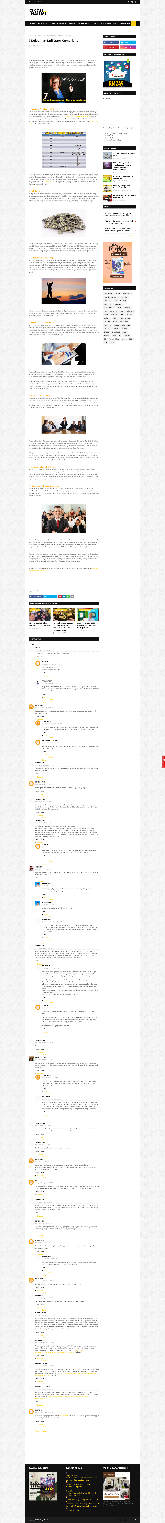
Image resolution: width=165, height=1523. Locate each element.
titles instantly (63, 1416)
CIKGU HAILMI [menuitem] (35, 29)
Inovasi (106, 315)
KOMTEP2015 (118, 304)
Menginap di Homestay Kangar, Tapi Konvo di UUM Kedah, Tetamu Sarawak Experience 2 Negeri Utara (82, 1506)
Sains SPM (127, 335)
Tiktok (112, 342)
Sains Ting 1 (114, 311)
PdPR (105, 342)
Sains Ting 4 (115, 315)
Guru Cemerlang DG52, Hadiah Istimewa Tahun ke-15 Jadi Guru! (86, 625)
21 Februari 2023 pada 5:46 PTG (46, 1389)
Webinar (116, 325)
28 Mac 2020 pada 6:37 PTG (45, 1298)
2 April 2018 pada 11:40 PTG (45, 1242)
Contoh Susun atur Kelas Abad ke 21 (124, 154)
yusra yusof (47, 883)
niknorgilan (40, 1240)
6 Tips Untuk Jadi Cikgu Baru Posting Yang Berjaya (39, 624)
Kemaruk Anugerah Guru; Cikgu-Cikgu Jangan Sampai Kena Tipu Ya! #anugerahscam (63, 626)
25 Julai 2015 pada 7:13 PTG (51, 1078)
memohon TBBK (50, 182)
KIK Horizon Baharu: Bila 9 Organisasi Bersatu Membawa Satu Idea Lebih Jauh (82, 1479)
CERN (116, 329)
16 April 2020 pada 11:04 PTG (45, 1315)
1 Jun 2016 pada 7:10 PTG (44, 1144)
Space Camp (117, 335)
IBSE (105, 339)
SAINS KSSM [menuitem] (42, 24)
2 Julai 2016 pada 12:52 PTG (45, 1161)
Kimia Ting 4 (107, 329)
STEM (115, 301)
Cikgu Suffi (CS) (71, 1476)
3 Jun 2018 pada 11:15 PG (51, 1258)
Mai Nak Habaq (114, 339)
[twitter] (128, 2)
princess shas (40, 1057)
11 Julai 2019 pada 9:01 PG (51, 743)
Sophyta (38, 867)
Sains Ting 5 (107, 325)
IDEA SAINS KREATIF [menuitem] (59, 24)
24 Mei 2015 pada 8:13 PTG (45, 869)
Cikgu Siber (70, 1491)
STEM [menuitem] (94, 24)
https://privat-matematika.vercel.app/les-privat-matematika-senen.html (59, 1351)
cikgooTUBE (126, 325)
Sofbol (115, 318)
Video (106, 311)
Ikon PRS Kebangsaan (74, 1486)
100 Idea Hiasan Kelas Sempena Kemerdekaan (124, 196)
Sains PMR (123, 329)
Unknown (39, 705)
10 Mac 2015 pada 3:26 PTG (45, 784)
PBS (121, 322)
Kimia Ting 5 (116, 332)
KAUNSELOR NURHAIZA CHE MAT (78, 1484)
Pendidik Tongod (42, 782)
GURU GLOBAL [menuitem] (125, 24)
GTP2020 (107, 332)
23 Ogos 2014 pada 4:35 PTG (45, 650)
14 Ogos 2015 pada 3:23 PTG (52, 904)
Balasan (40, 660)
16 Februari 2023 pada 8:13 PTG (46, 1366)
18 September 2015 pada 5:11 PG (53, 922)
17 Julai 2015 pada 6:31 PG (51, 968)
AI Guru (124, 339)
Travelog (123, 301)
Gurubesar (39, 1296)
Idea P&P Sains (127, 294)
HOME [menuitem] (32, 24)
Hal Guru (117, 294)
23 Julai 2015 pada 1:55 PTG (45, 1042)
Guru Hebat (127, 308)
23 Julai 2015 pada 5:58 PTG (51, 1008)
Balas (37, 657)
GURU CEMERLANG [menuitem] (108, 24)
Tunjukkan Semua (72, 1510)
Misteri (127, 318)
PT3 (126, 322)
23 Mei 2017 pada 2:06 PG (44, 1223)
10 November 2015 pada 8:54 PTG (54, 1099)
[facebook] (125, 2)
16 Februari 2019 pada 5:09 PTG (46, 1281)
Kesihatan (107, 318)
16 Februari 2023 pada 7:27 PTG (46, 1342)
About (37, 2)
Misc (121, 318)
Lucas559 (38, 1410)
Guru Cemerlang (43, 36)
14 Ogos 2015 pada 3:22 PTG (52, 885)
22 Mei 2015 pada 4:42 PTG (51, 847)
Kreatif (119, 308)
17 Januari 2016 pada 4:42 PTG (45, 1125)
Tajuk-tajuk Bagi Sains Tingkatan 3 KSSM (121, 187)
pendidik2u (39, 1221)
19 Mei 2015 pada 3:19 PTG (45, 801)
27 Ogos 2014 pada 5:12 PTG (52, 664)
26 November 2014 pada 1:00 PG (46, 707)
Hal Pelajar (124, 297)
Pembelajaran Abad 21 (111, 297)
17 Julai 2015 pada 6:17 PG (44, 948)
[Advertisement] (64, 64)
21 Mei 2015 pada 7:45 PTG (45, 822)
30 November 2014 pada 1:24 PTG (54, 724)
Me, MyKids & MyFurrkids (51, 741)
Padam (42, 657)
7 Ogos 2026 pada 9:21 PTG (45, 1412)
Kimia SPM (107, 322)
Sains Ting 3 (107, 301)
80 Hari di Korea (109, 308)
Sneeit (134, 236)
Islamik (115, 322)
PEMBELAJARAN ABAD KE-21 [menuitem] (79, 24)
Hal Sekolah (130, 311)
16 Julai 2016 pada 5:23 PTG (45, 1183)
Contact (43, 2)
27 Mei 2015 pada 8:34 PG (51, 683)
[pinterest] (135, 2)
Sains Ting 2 (107, 304)
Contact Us (132, 1520)
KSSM (122, 311)
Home (31, 2)
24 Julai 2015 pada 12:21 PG (45, 1059)
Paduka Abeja (47, 681)
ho (36, 1181)
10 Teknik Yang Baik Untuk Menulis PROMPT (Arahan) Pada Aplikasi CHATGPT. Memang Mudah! (123, 166)
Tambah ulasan (41, 1431)
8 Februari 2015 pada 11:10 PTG (46, 765)
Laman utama (33, 36)
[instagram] (132, 2)
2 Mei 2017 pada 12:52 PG (44, 1202)
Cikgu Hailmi (34, 45)
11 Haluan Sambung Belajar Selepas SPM (123, 177)
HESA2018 (107, 335)
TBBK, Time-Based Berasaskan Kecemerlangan (75, 116)
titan (37, 648)
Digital (125, 332)
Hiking (131, 339)
